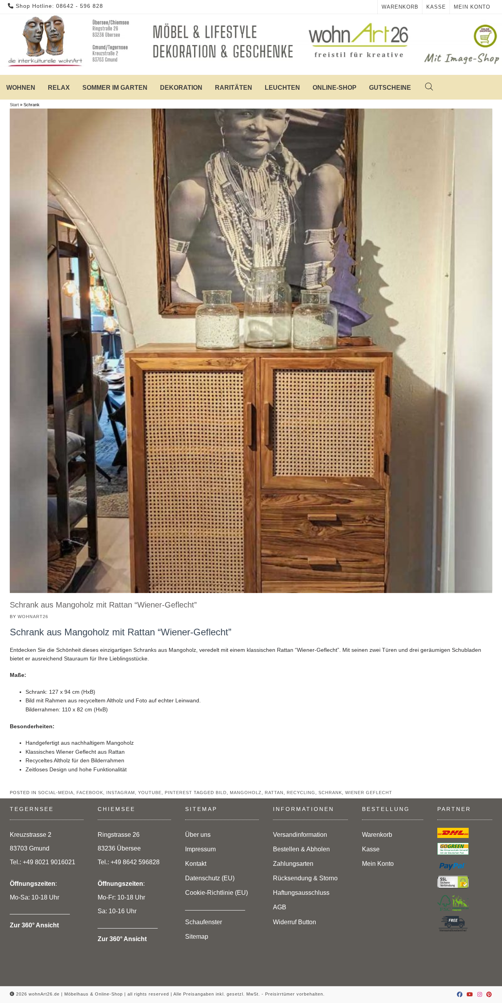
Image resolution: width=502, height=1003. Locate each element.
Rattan (274, 792)
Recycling (301, 792)
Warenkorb (400, 7)
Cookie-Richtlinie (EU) (216, 892)
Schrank (330, 792)
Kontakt (195, 863)
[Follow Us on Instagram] (479, 994)
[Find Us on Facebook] (460, 994)
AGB (279, 907)
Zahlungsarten (293, 863)
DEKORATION (181, 87)
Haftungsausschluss (301, 892)
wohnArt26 (33, 616)
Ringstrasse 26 (119, 834)
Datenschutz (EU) (210, 878)
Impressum (200, 849)
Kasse (436, 7)
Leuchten (282, 87)
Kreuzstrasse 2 (30, 834)
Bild (221, 792)
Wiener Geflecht (368, 792)
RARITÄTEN (233, 87)
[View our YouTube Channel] (470, 994)
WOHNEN (20, 87)
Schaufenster (203, 922)
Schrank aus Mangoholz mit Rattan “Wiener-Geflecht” (103, 604)
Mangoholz (246, 792)
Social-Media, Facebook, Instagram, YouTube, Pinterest (115, 792)
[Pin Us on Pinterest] (489, 994)
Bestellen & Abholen (301, 849)
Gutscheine (390, 87)
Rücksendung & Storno (305, 878)
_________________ (215, 907)
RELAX (59, 87)
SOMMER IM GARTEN (114, 87)
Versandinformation (300, 834)
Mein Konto (472, 7)
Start (14, 104)
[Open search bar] (421, 86)
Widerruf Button (294, 922)
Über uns (198, 834)
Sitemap (196, 936)
